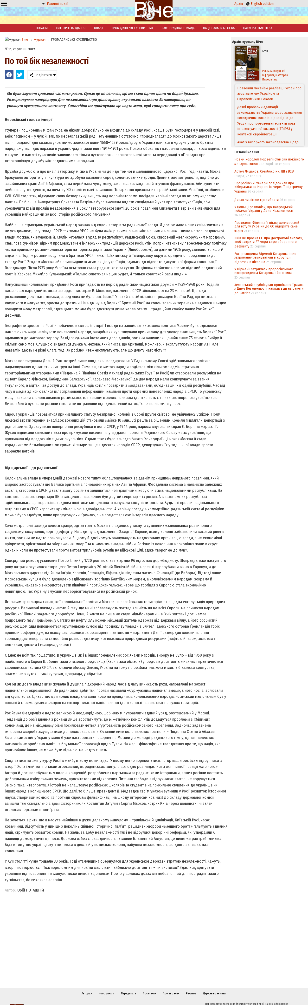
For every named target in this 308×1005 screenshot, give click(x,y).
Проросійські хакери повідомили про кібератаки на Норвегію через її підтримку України (268, 187)
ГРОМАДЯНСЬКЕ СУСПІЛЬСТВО (132, 28)
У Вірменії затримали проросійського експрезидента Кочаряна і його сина (263, 271)
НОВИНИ (42, 28)
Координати (106, 993)
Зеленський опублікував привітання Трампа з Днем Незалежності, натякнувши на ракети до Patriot (268, 289)
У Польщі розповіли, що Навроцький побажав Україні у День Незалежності (263, 209)
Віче (24, 39)
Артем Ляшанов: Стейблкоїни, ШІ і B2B (264, 171)
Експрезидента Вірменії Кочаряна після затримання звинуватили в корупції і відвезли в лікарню (265, 258)
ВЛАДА (98, 28)
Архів (238, 3)
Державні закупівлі (214, 993)
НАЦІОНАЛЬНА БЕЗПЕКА (219, 28)
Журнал (39, 39)
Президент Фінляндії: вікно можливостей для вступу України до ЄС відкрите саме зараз (266, 226)
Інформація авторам (275, 75)
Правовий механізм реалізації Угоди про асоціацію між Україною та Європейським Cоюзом (269, 93)
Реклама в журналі (273, 71)
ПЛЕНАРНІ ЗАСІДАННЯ (70, 28)
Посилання (149, 993)
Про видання (171, 993)
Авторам (87, 993)
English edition (262, 3)
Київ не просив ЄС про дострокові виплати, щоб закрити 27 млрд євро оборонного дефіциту (268, 242)
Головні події (57, 3)
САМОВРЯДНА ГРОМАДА (178, 28)
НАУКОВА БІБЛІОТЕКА (257, 28)
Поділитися (42, 75)
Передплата (269, 79)
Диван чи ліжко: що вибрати (256, 200)
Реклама (191, 993)
